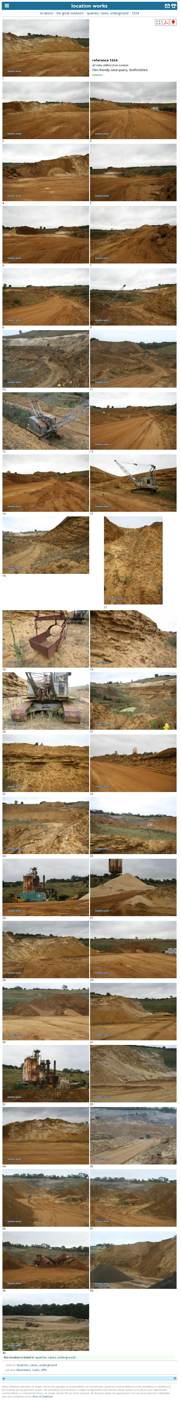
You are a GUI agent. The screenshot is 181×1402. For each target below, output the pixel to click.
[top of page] (174, 1378)
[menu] (5, 6)
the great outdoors (70, 13)
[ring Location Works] (174, 6)
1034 (135, 13)
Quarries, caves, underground (37, 1365)
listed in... (98, 75)
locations (46, 13)
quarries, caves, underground (107, 13)
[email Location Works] (167, 6)
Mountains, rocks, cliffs (32, 1370)
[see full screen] (158, 22)
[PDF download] (165, 24)
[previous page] (4, 1378)
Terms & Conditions (42, 1396)
